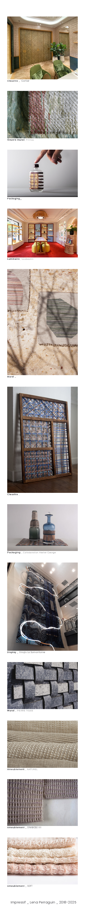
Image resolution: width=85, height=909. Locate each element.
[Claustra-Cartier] (42, 47)
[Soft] (42, 802)
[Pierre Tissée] (42, 527)
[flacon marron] (42, 114)
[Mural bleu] (42, 322)
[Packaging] (42, 744)
